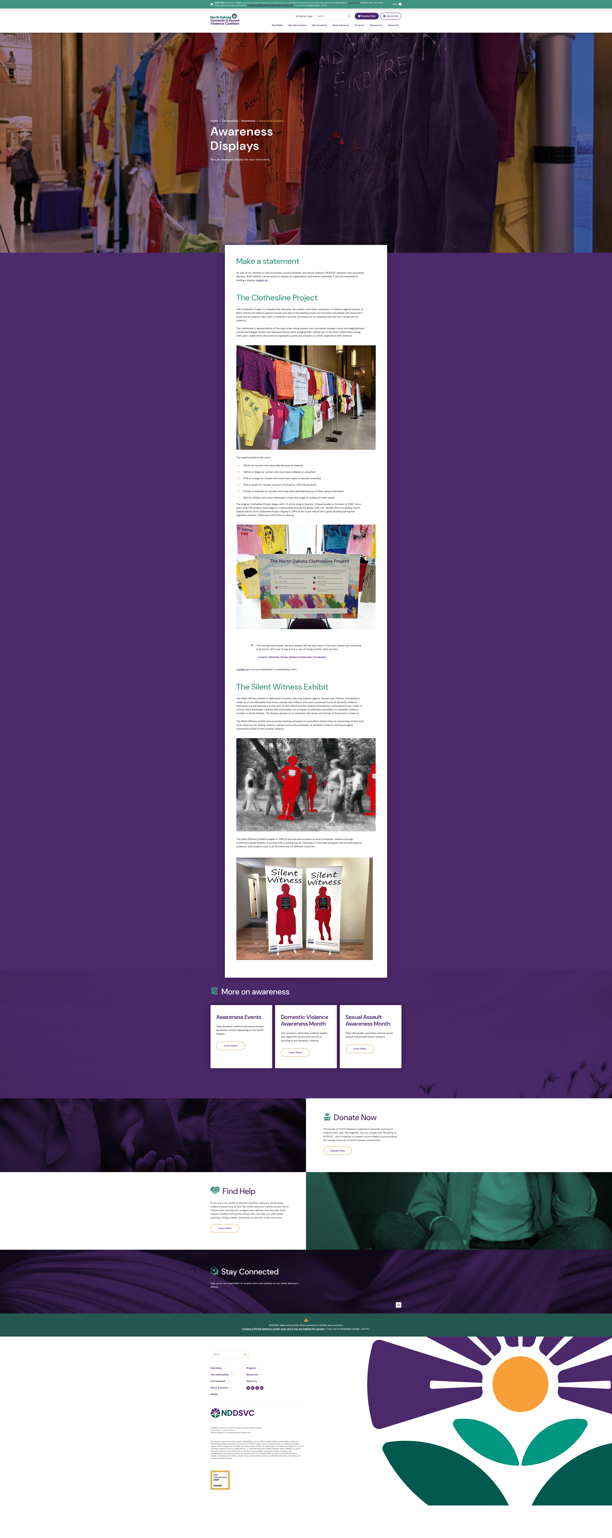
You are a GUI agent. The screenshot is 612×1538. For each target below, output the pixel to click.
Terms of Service (229, 1430)
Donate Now (368, 16)
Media (214, 1394)
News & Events (340, 25)
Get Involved (319, 25)
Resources (376, 25)
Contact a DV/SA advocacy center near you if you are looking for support (283, 1329)
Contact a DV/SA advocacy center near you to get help (270, 5)
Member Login (306, 16)
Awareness (248, 121)
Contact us (242, 669)
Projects (359, 25)
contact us (262, 280)
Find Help (277, 25)
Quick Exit (392, 16)
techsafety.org (354, 3)
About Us (393, 25)
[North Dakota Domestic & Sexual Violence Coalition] (225, 19)
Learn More (230, 1045)
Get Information (297, 25)
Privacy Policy (215, 1430)
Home (214, 121)
